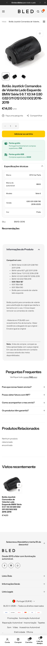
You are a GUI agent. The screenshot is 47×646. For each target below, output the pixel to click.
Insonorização (30, 622)
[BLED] (26, 11)
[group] (23, 49)
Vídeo (15, 627)
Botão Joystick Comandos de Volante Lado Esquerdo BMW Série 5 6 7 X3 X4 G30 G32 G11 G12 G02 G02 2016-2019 (12, 504)
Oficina (29, 632)
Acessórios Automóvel (29, 627)
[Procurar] (38, 11)
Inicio (4, 21)
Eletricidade (19, 632)
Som (9, 627)
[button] (7, 3)
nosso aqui (30, 377)
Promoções (12, 618)
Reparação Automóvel (12, 622)
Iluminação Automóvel (29, 618)
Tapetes (41, 622)
